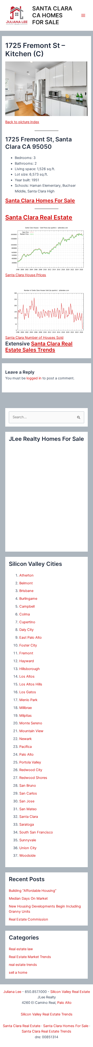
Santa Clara (28, 816)
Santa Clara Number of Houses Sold (34, 337)
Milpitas (25, 715)
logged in (33, 378)
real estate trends (23, 965)
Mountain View (31, 731)
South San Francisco (36, 832)
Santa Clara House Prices (25, 275)
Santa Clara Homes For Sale (40, 200)
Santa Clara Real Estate (38, 217)
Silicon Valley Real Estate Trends (46, 1014)
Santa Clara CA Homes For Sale (52, 15)
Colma (24, 614)
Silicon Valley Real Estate (70, 992)
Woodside (27, 855)
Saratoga (26, 824)
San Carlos (28, 793)
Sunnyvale (27, 840)
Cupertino (27, 622)
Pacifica (25, 747)
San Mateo (28, 809)
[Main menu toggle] (83, 15)
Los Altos (27, 676)
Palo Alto (26, 754)
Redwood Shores (33, 778)
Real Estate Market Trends (30, 957)
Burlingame (28, 598)
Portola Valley (30, 762)
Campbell (27, 606)
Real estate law (21, 949)
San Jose (26, 801)
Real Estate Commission (28, 919)
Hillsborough (29, 669)
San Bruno (27, 785)
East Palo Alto (30, 637)
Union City (27, 848)
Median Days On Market (28, 898)
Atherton (26, 575)
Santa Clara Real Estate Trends (46, 1031)
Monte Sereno (30, 723)
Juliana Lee (12, 992)
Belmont (26, 583)
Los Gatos (27, 692)
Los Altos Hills (30, 684)
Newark (25, 739)
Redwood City (30, 770)
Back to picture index (22, 122)
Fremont (26, 653)
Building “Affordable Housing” (33, 891)
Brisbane (26, 591)
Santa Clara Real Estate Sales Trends (38, 346)
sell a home (18, 972)
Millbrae (25, 708)
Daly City (26, 630)
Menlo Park (28, 700)
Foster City (28, 645)
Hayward (26, 661)
